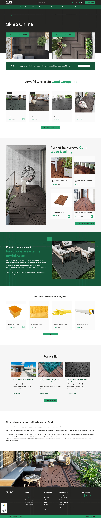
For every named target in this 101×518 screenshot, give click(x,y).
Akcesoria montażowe (43, 6)
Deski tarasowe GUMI (29, 6)
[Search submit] (72, 2)
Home (7, 15)
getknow (93, 516)
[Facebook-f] (83, 495)
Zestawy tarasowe (66, 6)
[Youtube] (86, 495)
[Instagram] (90, 495)
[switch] (4, 511)
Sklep (21, 6)
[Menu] (6, 503)
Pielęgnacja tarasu (55, 6)
